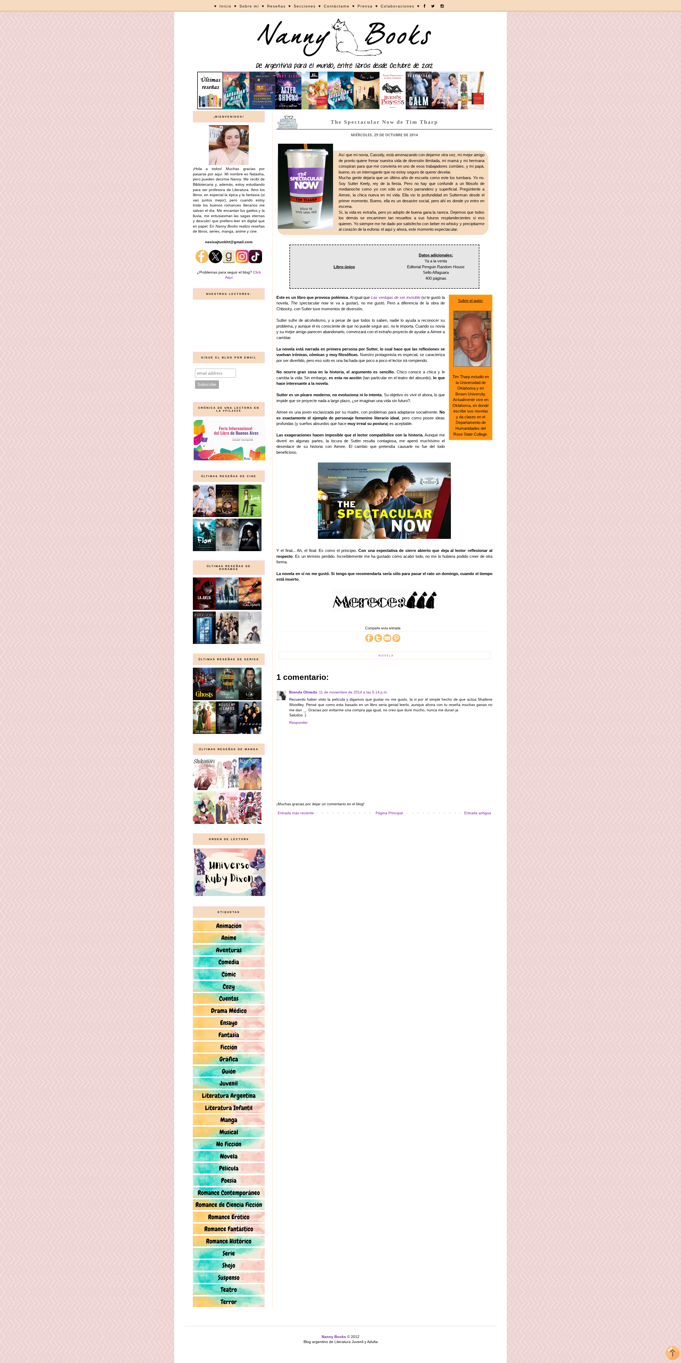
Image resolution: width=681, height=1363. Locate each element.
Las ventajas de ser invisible (395, 297)
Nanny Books (334, 1337)
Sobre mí (249, 6)
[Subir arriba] (673, 1354)
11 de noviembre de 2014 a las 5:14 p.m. (353, 692)
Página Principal (389, 813)
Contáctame (337, 6)
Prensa (365, 6)
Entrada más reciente (296, 813)
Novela (386, 655)
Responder (298, 722)
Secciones (305, 6)
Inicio (225, 6)
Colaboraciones (397, 6)
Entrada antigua (477, 813)
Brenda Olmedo (303, 692)
